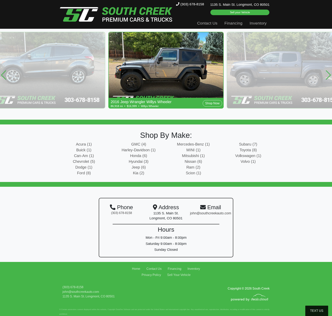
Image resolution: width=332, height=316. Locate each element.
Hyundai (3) (139, 161)
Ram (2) (193, 167)
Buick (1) (83, 150)
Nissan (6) (193, 161)
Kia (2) (138, 173)
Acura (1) (84, 144)
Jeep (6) (139, 167)
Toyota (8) (248, 150)
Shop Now (212, 103)
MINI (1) (193, 150)
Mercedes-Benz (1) (193, 144)
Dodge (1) (83, 167)
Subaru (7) (248, 144)
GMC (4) (138, 144)
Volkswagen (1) (248, 156)
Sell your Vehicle (240, 12)
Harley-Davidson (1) (139, 150)
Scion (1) (193, 173)
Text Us (316, 310)
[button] (3, 75)
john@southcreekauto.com (80, 291)
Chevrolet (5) (84, 161)
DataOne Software (123, 309)
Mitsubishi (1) (193, 156)
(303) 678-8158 (191, 4)
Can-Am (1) (84, 156)
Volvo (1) (248, 161)
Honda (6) (138, 156)
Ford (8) (84, 173)
